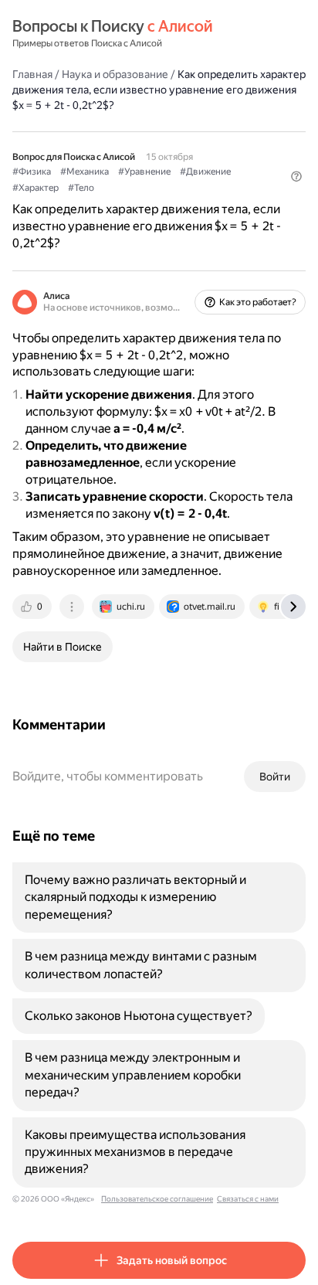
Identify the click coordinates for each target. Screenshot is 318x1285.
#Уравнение (144, 171)
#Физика (31, 171)
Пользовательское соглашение (157, 1199)
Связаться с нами (248, 1199)
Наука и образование (115, 74)
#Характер (35, 187)
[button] (296, 176)
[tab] (33, 606)
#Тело (81, 187)
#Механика (84, 171)
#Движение (205, 171)
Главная (32, 74)
